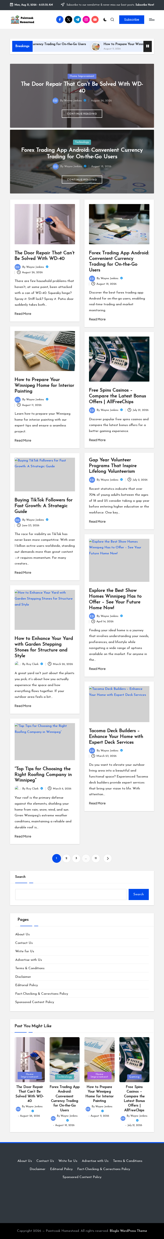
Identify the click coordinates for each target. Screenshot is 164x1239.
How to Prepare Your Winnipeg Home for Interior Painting (44, 385)
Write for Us (24, 951)
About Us (22, 934)
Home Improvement (82, 76)
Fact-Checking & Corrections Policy (41, 994)
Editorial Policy (26, 985)
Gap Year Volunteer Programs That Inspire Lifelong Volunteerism (113, 466)
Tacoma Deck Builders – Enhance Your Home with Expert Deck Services (116, 736)
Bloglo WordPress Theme (128, 1231)
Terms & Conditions (29, 968)
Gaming (134, 1077)
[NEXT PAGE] (107, 858)
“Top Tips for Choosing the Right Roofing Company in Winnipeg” (43, 775)
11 (96, 858)
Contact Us (24, 943)
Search (20, 877)
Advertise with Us (28, 960)
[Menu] (151, 19)
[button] (131, 19)
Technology (82, 142)
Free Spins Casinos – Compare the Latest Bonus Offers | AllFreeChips (117, 396)
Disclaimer (23, 977)
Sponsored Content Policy (34, 1002)
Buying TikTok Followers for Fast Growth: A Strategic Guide (44, 506)
